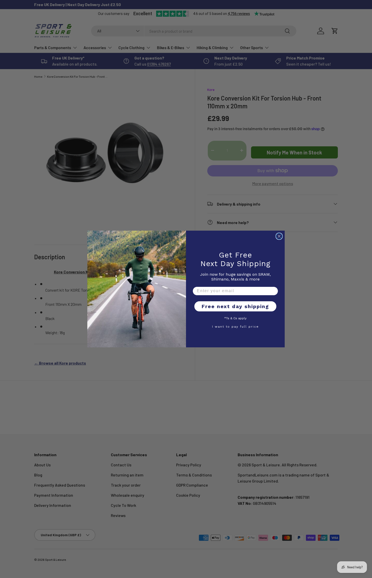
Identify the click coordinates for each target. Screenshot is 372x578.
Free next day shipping (235, 306)
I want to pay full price (235, 326)
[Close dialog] (279, 236)
